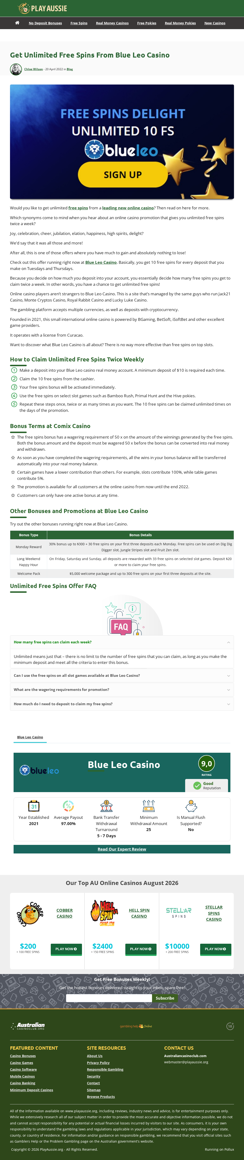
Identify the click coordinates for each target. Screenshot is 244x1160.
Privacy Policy (98, 1062)
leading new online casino (128, 208)
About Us (94, 1056)
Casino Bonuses (23, 1056)
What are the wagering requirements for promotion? (61, 689)
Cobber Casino (64, 913)
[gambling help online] (136, 1026)
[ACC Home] (17, 23)
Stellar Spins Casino (214, 913)
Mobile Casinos (22, 1076)
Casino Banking (22, 1083)
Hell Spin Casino (139, 913)
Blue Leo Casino (101, 262)
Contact (93, 1083)
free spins (78, 208)
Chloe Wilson (33, 69)
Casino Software (23, 1069)
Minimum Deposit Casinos (31, 1090)
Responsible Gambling (105, 1069)
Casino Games (21, 1062)
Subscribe (165, 998)
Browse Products (101, 1096)
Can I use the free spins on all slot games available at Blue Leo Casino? (77, 675)
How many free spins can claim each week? (53, 642)
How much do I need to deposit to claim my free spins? (63, 703)
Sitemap (94, 1090)
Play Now (64, 949)
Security (93, 1076)
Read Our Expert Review (122, 849)
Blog (70, 69)
